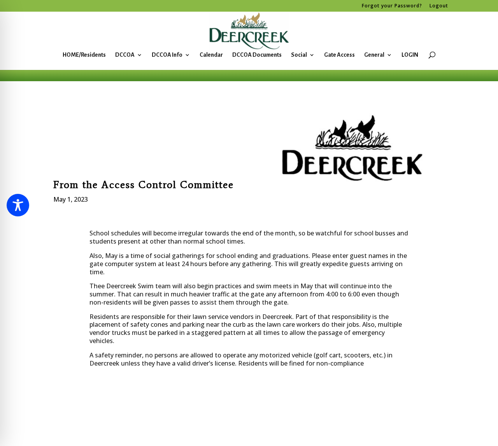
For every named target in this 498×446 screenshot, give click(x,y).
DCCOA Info (167, 55)
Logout (439, 6)
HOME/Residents (84, 55)
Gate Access (339, 55)
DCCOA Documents (257, 55)
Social (299, 55)
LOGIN (410, 55)
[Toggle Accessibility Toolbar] (18, 205)
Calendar (211, 55)
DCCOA (125, 55)
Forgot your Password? (392, 6)
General (374, 55)
